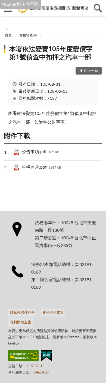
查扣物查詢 (28, 35)
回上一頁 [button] (91, 71)
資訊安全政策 (53, 312)
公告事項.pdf (40, 152)
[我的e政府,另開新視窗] (46, 356)
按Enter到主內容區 (20, 4)
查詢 (98, 8)
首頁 (8, 35)
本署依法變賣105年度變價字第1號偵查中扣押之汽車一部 (50, 53)
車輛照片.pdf (41, 167)
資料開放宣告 (20, 322)
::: (7, 28)
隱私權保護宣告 (22, 312)
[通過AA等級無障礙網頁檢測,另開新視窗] (23, 356)
